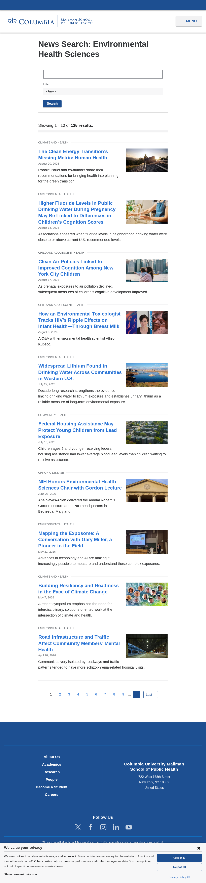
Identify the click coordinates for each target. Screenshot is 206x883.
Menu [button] (191, 21)
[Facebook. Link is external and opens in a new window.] (90, 827)
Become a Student (51, 787)
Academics (51, 764)
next (136, 695)
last (149, 694)
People (52, 779)
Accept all (179, 857)
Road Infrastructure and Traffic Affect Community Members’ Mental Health (79, 643)
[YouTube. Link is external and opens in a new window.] (128, 827)
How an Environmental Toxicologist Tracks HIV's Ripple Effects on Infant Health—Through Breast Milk (79, 320)
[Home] (50, 21)
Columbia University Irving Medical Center (103, 5)
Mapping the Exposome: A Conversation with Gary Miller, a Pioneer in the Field (75, 539)
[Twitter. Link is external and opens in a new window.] (78, 827)
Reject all (179, 867)
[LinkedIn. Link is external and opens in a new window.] (116, 827)
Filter (46, 84)
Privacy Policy (178, 877)
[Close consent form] (199, 848)
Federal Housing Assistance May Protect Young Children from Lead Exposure (77, 430)
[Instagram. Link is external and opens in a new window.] (103, 827)
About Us (52, 757)
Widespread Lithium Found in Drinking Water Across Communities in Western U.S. (80, 372)
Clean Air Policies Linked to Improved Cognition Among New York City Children (75, 268)
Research (51, 772)
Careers (51, 795)
